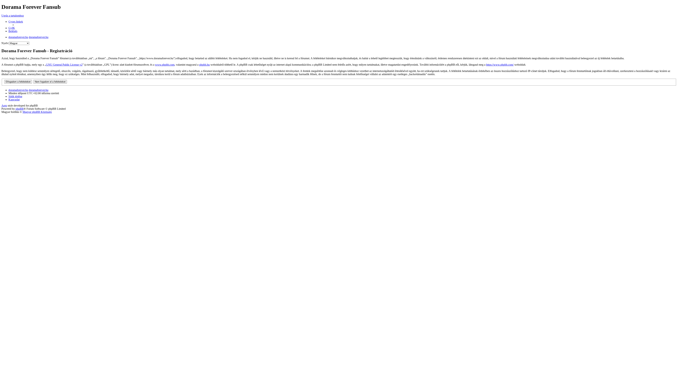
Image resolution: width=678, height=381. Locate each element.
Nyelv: (5, 43)
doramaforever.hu (18, 37)
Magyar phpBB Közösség (37, 111)
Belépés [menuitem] (12, 31)
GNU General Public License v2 (64, 64)
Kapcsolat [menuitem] (14, 99)
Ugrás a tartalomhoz (12, 15)
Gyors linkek (15, 21)
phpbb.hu (204, 64)
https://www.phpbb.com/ (500, 64)
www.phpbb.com (164, 64)
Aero (4, 105)
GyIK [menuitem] (11, 27)
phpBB (20, 108)
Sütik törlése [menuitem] (15, 96)
